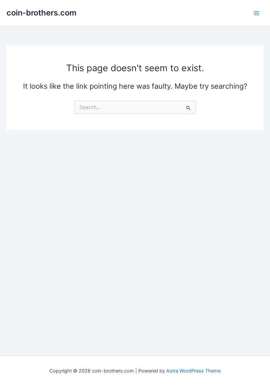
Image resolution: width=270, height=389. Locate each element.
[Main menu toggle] (256, 13)
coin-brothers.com (41, 12)
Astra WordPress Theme (193, 371)
